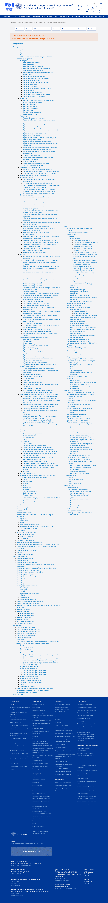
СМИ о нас (70, 509)
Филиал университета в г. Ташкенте (78, 459)
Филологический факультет (32, 112)
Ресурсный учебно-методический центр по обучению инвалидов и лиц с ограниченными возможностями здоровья (40, 262)
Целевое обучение (60, 744)
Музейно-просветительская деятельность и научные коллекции (38, 544)
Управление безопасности (31, 136)
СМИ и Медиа (99, 16)
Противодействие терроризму (40, 766)
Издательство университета (32, 374)
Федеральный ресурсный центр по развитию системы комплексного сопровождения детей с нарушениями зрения (41, 268)
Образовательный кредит (61, 739)
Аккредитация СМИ (73, 487)
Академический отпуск (61, 761)
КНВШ (72, 367)
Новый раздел (27, 444)
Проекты (19, 552)
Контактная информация (28, 686)
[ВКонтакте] (85, 875)
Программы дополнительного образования (73, 28)
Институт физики (28, 90)
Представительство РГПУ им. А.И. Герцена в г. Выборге (41, 171)
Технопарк (26, 414)
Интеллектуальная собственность (78, 349)
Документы (58, 790)
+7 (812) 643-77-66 (16, 873)
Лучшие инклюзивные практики (30, 653)
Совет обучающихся (26, 505)
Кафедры (28, 28)
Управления (24, 116)
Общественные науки (80, 313)
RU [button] (101, 3)
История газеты (75, 503)
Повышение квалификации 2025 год (35, 672)
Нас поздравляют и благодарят (27, 550)
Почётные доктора (23, 507)
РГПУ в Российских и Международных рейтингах (36, 57)
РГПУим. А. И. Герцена (23, 834)
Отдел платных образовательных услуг (35, 345)
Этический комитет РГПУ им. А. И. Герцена (81, 361)
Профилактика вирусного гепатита (41, 720)
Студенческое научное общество (78, 357)
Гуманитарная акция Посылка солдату (35, 501)
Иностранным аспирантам (79, 292)
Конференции (24, 597)
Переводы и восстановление (79, 473)
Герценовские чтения (27, 613)
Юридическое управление (31, 155)
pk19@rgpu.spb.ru (15, 885)
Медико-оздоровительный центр (34, 282)
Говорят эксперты (73, 515)
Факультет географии (30, 106)
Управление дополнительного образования (37, 124)
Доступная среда (98, 8)
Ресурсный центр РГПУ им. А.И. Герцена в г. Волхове (40, 173)
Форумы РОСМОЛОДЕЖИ (61, 769)
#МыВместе (24, 538)
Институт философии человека (33, 92)
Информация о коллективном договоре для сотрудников (41, 497)
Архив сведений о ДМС (30, 499)
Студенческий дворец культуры (33, 376)
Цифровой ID (35, 758)
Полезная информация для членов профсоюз (38, 503)
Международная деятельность (69, 16)
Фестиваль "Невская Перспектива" (31, 682)
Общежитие (58, 719)
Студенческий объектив (28, 599)
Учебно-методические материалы (31, 680)
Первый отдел (27, 341)
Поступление (21, 639)
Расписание (58, 722)
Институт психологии (30, 86)
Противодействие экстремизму (63, 774)
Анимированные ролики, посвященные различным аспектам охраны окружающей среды (42, 750)
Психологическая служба (39, 739)
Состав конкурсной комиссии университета (37, 447)
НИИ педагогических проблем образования (37, 183)
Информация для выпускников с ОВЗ (64, 788)
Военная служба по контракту (40, 769)
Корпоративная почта (38, 704)
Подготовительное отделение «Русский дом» (34, 175)
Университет (8, 16)
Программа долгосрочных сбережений (42, 755)
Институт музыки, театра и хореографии (36, 78)
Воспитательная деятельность (26, 532)
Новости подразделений (75, 479)
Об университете (22, 49)
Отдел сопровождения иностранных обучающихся (39, 365)
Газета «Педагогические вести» (77, 489)
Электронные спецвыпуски (79, 499)
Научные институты (26, 177)
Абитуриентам (47, 16)
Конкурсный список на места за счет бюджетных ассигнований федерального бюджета (83, 274)
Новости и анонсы (88, 16)
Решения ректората (29, 436)
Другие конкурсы (76, 370)
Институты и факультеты (22, 16)
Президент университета (28, 473)
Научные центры (75, 319)
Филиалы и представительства (30, 167)
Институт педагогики (30, 84)
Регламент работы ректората (32, 434)
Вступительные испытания (82, 266)
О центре (73, 428)
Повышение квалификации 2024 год (35, 674)
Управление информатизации (32, 128)
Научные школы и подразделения (78, 307)
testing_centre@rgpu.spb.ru (62, 880)
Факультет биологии (29, 104)
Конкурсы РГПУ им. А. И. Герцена (81, 365)
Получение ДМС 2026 (30, 491)
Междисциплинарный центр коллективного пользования (41, 293)
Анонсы (25, 483)
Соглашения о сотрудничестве (30, 651)
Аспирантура (71, 236)
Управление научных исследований (34, 134)
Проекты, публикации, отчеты (76, 347)
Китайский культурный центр (32, 286)
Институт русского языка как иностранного (37, 88)
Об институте (19, 28)
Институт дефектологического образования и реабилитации (36, 568)
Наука (55, 16)
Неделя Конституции (27, 534)
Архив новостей (28, 647)
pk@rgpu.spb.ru (15, 875)
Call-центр (23, 684)
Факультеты (23, 98)
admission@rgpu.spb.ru (17, 895)
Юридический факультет (31, 114)
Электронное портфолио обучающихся (65, 733)
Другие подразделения (27, 367)
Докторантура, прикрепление (76, 303)
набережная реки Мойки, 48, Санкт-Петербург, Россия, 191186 (27, 843)
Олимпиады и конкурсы (61, 728)
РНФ (71, 369)
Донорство (35, 736)
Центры (22, 254)
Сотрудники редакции (77, 493)
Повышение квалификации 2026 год (35, 671)
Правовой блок (28, 495)
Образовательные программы (42, 28)
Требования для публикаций (79, 495)
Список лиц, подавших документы (84, 260)
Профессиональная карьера (29, 678)
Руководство (21, 428)
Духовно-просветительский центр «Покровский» (39, 280)
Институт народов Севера (31, 80)
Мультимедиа (74, 501)
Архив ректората (28, 438)
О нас (19, 22)
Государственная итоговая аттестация (65, 736)
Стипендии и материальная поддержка (65, 716)
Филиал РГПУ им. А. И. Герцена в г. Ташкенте (37, 169)
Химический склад (29, 378)
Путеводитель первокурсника (62, 704)
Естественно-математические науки (85, 315)
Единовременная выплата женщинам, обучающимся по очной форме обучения (65, 756)
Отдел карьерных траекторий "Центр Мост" (37, 329)
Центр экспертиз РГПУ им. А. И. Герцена (36, 303)
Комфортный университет (25, 554)
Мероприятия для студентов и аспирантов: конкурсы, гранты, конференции (80, 386)
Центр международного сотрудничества (36, 305)
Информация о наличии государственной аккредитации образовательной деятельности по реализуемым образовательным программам (35, 690)
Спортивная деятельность (25, 540)
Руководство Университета (29, 430)
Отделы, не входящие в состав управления (34, 337)
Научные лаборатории (27, 195)
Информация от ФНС (37, 728)
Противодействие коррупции (95, 12)
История (22, 55)
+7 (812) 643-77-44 (60, 878)
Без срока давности (26, 536)
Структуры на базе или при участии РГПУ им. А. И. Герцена (39, 394)
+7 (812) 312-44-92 (16, 865)
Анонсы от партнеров (74, 483)
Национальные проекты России (77, 376)
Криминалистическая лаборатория (34, 252)
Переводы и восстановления (79, 295)
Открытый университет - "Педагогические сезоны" (39, 416)
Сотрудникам (27, 481)
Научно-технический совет (76, 355)
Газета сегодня (75, 505)
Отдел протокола (28, 347)
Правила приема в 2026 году (82, 284)
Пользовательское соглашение (83, 434)
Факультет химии (28, 110)
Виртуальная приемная (24, 513)
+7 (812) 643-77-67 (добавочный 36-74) (65, 888)
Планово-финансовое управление (34, 118)
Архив (72, 497)
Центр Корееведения (74, 416)
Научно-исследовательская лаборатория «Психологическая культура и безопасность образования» (37, 199)
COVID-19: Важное (37, 726)
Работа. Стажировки (60, 747)
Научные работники (76, 333)
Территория (23, 53)
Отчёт (25, 485)
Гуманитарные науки (80, 311)
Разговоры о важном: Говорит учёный (79, 513)
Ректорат (23, 432)
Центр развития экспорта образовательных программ (40, 278)
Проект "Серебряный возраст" (40, 763)
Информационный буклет (81, 240)
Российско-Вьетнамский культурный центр (37, 331)
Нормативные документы (25, 637)
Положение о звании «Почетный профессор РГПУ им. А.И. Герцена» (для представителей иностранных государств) (40, 467)
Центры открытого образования (33, 301)
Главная (13, 22)
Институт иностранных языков (33, 67)
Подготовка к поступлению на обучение (83, 465)
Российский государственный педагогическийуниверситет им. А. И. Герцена (48, 6)
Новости (25, 479)
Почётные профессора (24, 509)
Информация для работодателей (63, 785)
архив (25, 440)
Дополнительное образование (26, 633)
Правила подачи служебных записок (35, 461)
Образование (36, 16)
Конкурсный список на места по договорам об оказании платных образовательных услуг (84, 280)
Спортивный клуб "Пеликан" (32, 388)
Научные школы (75, 309)
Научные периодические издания (78, 341)
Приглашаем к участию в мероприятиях (83, 382)
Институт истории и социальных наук (35, 76)
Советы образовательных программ (28, 629)
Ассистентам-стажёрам (78, 290)
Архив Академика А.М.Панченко (33, 418)
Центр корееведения (30, 292)
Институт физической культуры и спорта (36, 82)
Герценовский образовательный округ (35, 408)
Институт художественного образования (36, 94)
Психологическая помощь (61, 725)
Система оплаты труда (38, 713)
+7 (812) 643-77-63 (16, 893)
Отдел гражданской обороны (32, 349)
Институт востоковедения (31, 63)
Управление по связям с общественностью (37, 142)
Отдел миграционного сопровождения (35, 363)
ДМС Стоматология (29, 493)
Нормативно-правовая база (29, 676)
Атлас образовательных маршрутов (28, 631)
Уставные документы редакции (80, 491)
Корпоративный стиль (74, 511)
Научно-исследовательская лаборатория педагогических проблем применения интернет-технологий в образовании (39, 228)
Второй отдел (27, 343)
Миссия (22, 51)
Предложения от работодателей (30, 667)
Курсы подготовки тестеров (79, 447)
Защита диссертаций (74, 305)
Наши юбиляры (36, 707)
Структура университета (30, 22)
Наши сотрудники (25, 649)
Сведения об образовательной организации (91, 6)
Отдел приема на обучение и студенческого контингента (41, 357)
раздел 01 (26, 471)
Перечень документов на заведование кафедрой (39, 463)
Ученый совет (91, 28)
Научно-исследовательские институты (83, 317)
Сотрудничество (78, 432)
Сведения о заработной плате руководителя (91, 10)
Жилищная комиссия (37, 760)
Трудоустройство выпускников (63, 782)
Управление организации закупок (34, 126)
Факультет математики (30, 108)
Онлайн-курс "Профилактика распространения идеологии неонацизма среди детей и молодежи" (42, 743)
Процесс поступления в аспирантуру (85, 242)
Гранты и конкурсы (73, 363)
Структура (23, 519)
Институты (42, 22)
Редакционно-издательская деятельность (30, 542)
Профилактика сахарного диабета (41, 723)
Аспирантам (74, 286)
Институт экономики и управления (34, 96)
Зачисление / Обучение (78, 471)
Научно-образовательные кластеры (79, 339)
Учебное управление (30, 161)
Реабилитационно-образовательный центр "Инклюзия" (41, 295)
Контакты (56, 28)
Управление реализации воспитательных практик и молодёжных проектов (62, 709)
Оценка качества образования (26, 635)
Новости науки (75, 380)
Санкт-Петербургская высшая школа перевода (38, 369)
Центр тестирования (29, 276)
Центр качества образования (32, 323)
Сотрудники (27, 487)
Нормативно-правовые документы (81, 301)
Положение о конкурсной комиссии (34, 445)
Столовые (26, 380)
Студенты (26, 489)
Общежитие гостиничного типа (33, 382)
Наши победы (74, 507)
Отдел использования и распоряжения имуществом (40, 355)
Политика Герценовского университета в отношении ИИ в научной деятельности (20, 745)
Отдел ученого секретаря (31, 339)
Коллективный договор (38, 710)
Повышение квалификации (28, 669)
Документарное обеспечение (29, 524)
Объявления (74, 288)
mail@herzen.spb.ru (26, 865)
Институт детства (28, 65)
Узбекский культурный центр (32, 284)
